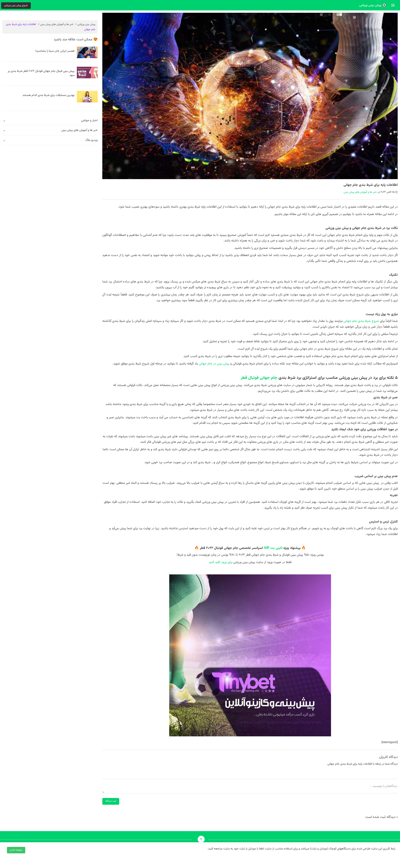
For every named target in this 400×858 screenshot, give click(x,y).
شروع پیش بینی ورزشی (16, 5)
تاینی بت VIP (273, 548)
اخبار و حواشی (89, 120)
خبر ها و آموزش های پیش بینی (360, 192)
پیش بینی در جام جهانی (214, 363)
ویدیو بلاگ (91, 140)
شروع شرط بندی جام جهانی (361, 321)
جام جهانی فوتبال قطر (259, 378)
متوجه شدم (16, 850)
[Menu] (393, 5)
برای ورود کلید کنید (220, 562)
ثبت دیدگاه (110, 801)
